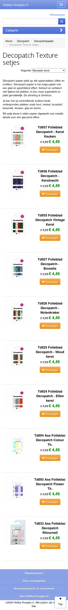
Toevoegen (51, 149)
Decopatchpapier (44, 41)
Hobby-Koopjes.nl (15, 4)
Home (8, 41)
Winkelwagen (57, 14)
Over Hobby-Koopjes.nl (34, 596)
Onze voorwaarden (34, 581)
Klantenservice (34, 573)
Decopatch (23, 41)
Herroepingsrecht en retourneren (34, 588)
